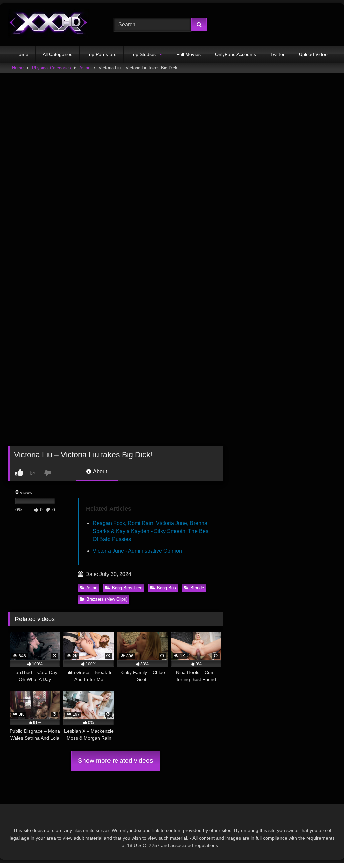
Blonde (197, 587)
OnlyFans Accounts (235, 54)
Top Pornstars (101, 54)
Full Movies (188, 54)
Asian (84, 67)
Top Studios (143, 54)
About (99, 471)
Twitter (277, 54)
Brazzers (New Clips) (106, 599)
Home (21, 54)
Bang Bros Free (127, 587)
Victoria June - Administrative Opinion (137, 551)
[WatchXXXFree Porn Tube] (53, 25)
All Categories (57, 54)
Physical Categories (51, 67)
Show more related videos (115, 760)
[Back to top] (323, 843)
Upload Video (313, 54)
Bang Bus (166, 587)
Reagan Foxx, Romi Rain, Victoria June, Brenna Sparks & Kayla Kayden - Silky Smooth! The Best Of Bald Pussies (151, 531)
